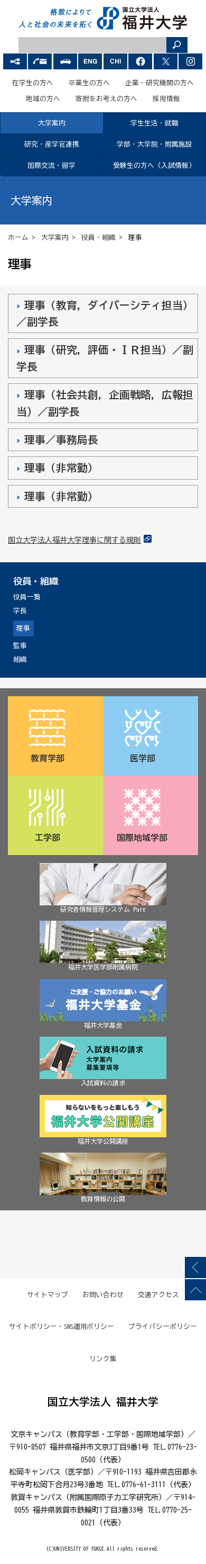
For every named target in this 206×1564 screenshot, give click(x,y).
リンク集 (103, 1358)
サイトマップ (47, 1294)
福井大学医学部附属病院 (103, 967)
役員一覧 (27, 597)
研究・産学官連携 (51, 144)
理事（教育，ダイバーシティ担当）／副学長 (104, 313)
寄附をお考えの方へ (106, 98)
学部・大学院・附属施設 (154, 144)
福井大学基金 (103, 1025)
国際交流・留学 (51, 165)
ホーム (18, 237)
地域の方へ (43, 98)
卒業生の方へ (89, 82)
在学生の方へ (32, 82)
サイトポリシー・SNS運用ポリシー (62, 1326)
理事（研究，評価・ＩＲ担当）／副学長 (104, 358)
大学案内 (51, 123)
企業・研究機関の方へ (159, 82)
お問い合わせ (103, 1294)
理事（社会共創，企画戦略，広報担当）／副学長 (104, 403)
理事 (23, 628)
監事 (20, 645)
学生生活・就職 (154, 123)
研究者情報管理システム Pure (103, 909)
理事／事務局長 (61, 440)
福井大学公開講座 (103, 1141)
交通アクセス (158, 1294)
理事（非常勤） (61, 468)
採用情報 (166, 98)
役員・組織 (98, 237)
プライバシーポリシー (162, 1326)
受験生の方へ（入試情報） (154, 165)
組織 (20, 659)
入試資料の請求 (103, 1083)
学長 (20, 610)
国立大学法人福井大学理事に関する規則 (74, 540)
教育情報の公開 (103, 1199)
